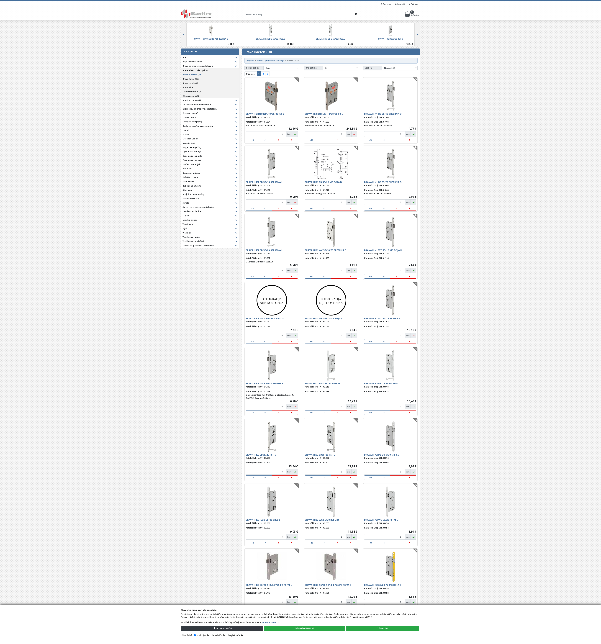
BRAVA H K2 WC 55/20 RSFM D (322, 519)
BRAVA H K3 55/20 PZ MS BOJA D (382, 584)
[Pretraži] (356, 14)
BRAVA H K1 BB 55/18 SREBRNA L (264, 182)
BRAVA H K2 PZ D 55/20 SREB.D (381, 454)
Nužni (187, 635)
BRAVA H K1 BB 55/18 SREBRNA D (383, 113)
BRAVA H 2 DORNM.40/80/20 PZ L (324, 113)
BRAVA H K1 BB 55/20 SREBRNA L (264, 250)
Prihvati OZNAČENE (304, 628)
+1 (265, 140)
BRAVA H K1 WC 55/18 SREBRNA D (383, 318)
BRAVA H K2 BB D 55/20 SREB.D (322, 383)
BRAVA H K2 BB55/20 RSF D (261, 454)
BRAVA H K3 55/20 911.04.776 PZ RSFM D (328, 584)
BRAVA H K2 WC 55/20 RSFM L (381, 519)
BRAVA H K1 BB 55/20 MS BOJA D (323, 182)
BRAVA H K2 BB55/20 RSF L (320, 454)
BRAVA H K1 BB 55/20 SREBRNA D (383, 182)
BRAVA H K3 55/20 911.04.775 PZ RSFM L (269, 584)
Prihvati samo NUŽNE (221, 628)
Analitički (217, 635)
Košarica (415, 14)
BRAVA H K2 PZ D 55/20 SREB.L (263, 519)
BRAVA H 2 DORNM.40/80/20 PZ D (265, 113)
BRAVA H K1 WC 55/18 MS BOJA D (383, 250)
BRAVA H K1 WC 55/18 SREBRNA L (264, 383)
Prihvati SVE (382, 628)
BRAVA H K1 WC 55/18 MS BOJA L (323, 318)
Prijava (414, 4)
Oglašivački (235, 635)
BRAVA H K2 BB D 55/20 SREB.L (381, 383)
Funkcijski (201, 635)
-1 (278, 140)
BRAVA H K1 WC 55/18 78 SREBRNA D (326, 250)
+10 (252, 140)
